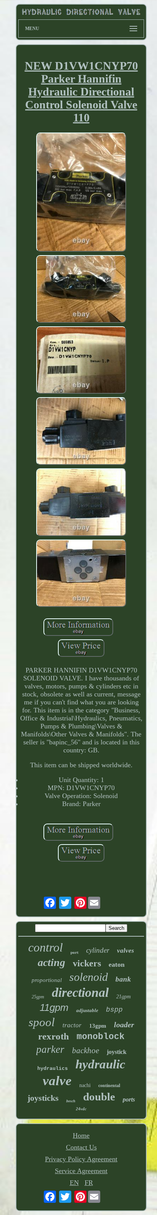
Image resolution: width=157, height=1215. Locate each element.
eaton (117, 964)
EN (74, 1182)
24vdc (81, 1108)
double (99, 1096)
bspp (114, 1010)
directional (80, 992)
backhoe (85, 1050)
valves (125, 950)
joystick (117, 1052)
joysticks (43, 1098)
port (74, 952)
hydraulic (100, 1064)
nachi (85, 1085)
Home (81, 1135)
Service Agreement (81, 1171)
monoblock (101, 1037)
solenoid (88, 977)
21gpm (123, 996)
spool (42, 1022)
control (45, 947)
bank (123, 979)
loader (124, 1024)
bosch (70, 1101)
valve (57, 1080)
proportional (47, 980)
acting (51, 962)
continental (109, 1085)
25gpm (38, 996)
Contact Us (81, 1147)
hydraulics (52, 1068)
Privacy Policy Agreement (81, 1159)
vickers (87, 963)
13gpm (97, 1026)
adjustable (87, 1010)
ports (129, 1099)
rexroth (53, 1036)
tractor (72, 1025)
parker (50, 1049)
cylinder (97, 950)
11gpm (54, 1007)
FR (89, 1182)
